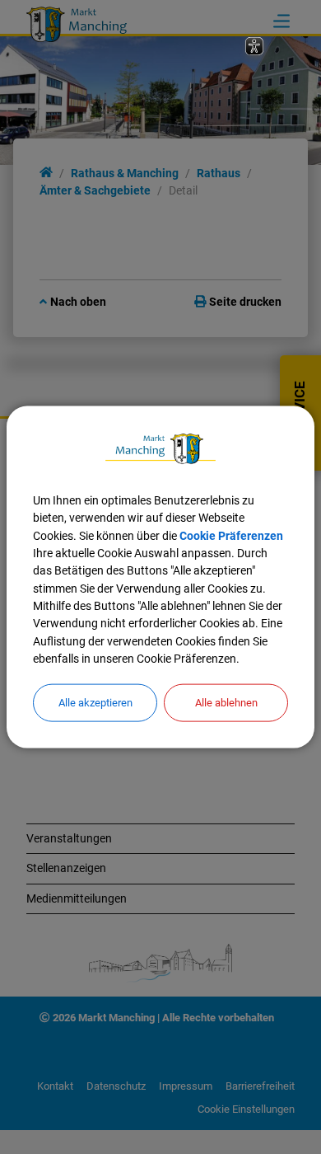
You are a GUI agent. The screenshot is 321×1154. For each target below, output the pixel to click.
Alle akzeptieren (95, 703)
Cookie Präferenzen (231, 535)
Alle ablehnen (226, 703)
